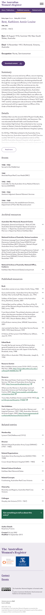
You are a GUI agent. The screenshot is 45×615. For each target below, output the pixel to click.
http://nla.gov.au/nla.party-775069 (20, 399)
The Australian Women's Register (12, 3)
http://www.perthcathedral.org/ (18, 384)
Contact (6, 575)
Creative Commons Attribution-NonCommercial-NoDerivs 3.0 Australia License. (27, 592)
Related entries (37, 10)
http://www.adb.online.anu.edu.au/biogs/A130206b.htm (19, 370)
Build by (6, 603)
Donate (5, 579)
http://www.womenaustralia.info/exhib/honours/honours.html (20, 414)
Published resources (23, 10)
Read (7, 149)
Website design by (8, 601)
